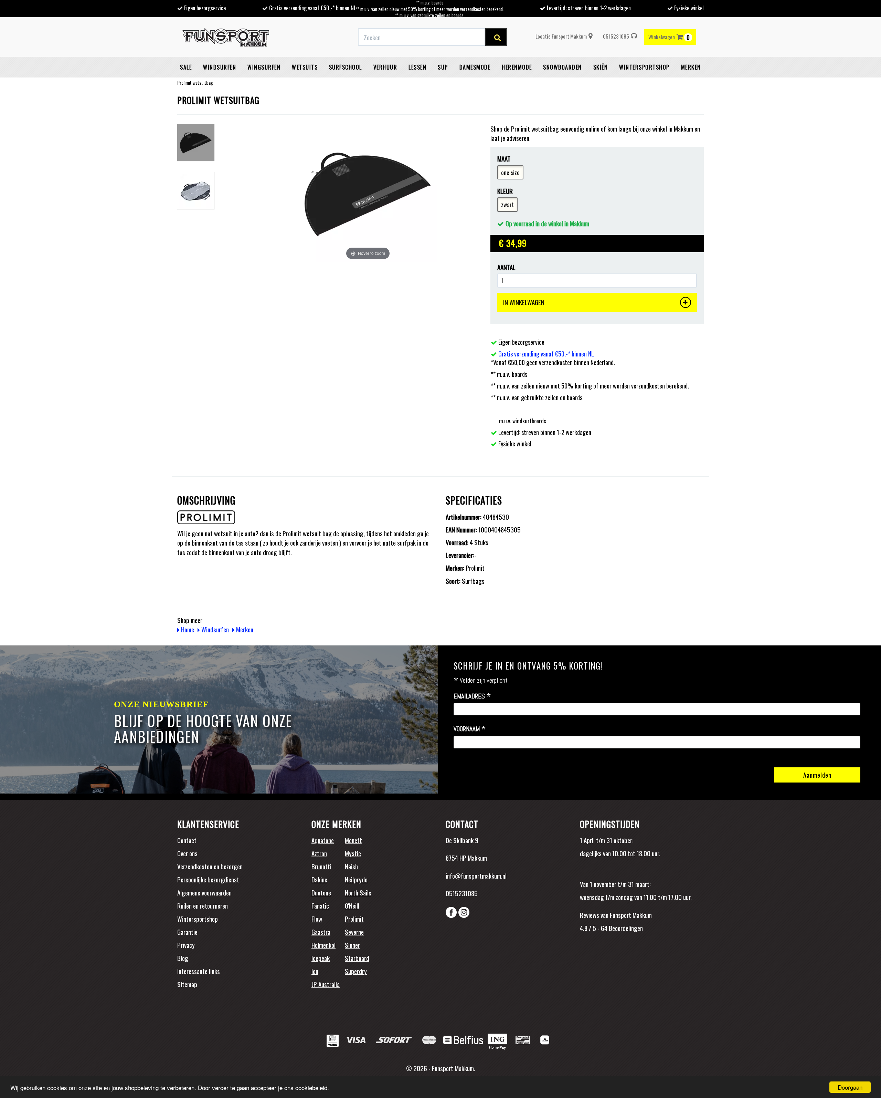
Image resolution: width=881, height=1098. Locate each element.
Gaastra (320, 931)
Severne (354, 931)
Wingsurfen (263, 67)
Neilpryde (356, 879)
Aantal (506, 267)
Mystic (353, 853)
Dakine (319, 879)
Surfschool (345, 67)
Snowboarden (562, 67)
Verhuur (385, 67)
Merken (691, 67)
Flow (316, 918)
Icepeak (320, 958)
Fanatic (320, 905)
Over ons (187, 853)
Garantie (187, 931)
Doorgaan (850, 1087)
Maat (503, 158)
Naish (351, 866)
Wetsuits (305, 67)
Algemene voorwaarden (204, 892)
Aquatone (322, 840)
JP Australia (325, 984)
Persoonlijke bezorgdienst (208, 879)
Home (187, 629)
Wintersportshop (197, 918)
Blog (182, 958)
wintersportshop (644, 67)
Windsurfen (219, 67)
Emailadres (472, 696)
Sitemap (187, 984)
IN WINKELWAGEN (523, 302)
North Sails (358, 892)
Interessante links (198, 971)
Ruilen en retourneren (202, 905)
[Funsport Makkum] (225, 37)
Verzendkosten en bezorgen (210, 866)
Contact (187, 840)
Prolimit (354, 918)
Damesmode (475, 67)
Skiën (600, 67)
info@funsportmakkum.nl (476, 875)
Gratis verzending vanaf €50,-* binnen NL (312, 8)
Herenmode (517, 67)
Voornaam (470, 729)
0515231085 (616, 36)
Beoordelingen (625, 928)
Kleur (505, 191)
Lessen (417, 67)
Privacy (186, 945)
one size (510, 172)
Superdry (356, 971)
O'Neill (352, 905)
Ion (314, 971)
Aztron (319, 853)
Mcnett (353, 840)
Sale (186, 67)
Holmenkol (323, 945)
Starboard (357, 958)
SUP (443, 67)
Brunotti (321, 866)
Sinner (352, 945)
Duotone (321, 892)
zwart (507, 204)
